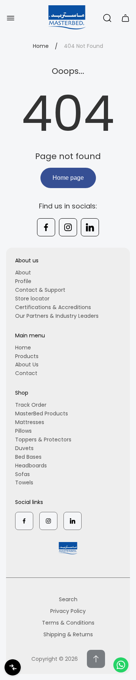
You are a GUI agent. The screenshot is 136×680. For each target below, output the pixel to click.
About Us (27, 364)
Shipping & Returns (68, 634)
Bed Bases (28, 457)
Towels (24, 482)
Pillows (23, 431)
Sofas (22, 474)
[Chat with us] (120, 664)
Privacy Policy (68, 611)
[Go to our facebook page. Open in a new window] (46, 227)
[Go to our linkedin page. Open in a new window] (90, 227)
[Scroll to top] (96, 659)
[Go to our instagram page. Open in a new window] (68, 227)
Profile (23, 281)
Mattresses (29, 422)
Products (27, 356)
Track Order (30, 405)
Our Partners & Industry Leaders (57, 316)
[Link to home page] (68, 548)
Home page (68, 178)
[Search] (107, 18)
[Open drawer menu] (10, 18)
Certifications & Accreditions (53, 307)
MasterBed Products (41, 413)
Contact (26, 373)
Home (41, 46)
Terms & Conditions (68, 622)
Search (68, 599)
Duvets (24, 448)
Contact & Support (40, 290)
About (23, 272)
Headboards (31, 465)
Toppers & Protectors (43, 439)
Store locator (32, 298)
